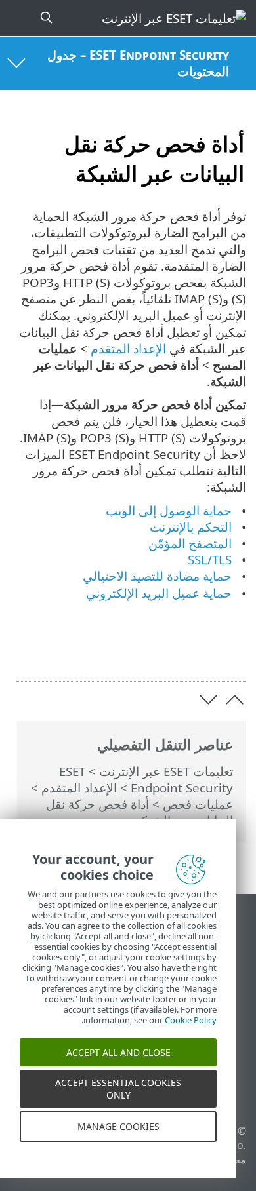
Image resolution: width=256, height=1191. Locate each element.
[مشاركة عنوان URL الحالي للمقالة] (95, 651)
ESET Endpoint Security (146, 779)
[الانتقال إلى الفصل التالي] (208, 699)
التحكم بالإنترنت (191, 526)
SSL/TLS (210, 559)
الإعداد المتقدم (79, 787)
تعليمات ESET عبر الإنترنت (166, 771)
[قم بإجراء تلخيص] (27, 651)
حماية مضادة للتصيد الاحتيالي (157, 576)
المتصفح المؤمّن (190, 543)
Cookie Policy (191, 1028)
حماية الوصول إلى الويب (169, 510)
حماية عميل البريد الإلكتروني (159, 593)
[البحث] (44, 18)
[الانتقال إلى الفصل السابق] (234, 699)
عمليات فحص (198, 804)
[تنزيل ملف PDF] (61, 651)
